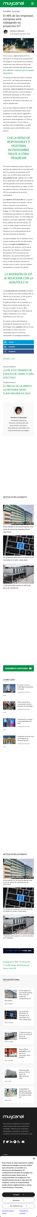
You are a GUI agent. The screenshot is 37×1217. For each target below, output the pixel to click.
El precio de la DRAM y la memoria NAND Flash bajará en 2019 (17, 390)
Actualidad (7, 11)
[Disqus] (18, 625)
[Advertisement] (18, 467)
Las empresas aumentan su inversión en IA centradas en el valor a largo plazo (25, 1015)
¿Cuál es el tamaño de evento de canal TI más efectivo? (18, 374)
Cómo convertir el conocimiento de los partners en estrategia (25, 704)
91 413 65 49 (24, 962)
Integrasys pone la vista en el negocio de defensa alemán (25, 738)
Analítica (7, 359)
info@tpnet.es (8, 962)
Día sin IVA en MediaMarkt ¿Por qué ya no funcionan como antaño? (25, 1053)
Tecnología (16, 11)
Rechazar (16, 1200)
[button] (34, 1159)
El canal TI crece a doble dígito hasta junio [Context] (25, 687)
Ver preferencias (16, 1206)
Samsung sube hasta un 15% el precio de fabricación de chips (24, 1074)
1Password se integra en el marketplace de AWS (24, 721)
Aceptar (16, 1194)
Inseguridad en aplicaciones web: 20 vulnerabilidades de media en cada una (25, 1093)
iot (13, 359)
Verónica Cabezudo (19, 418)
